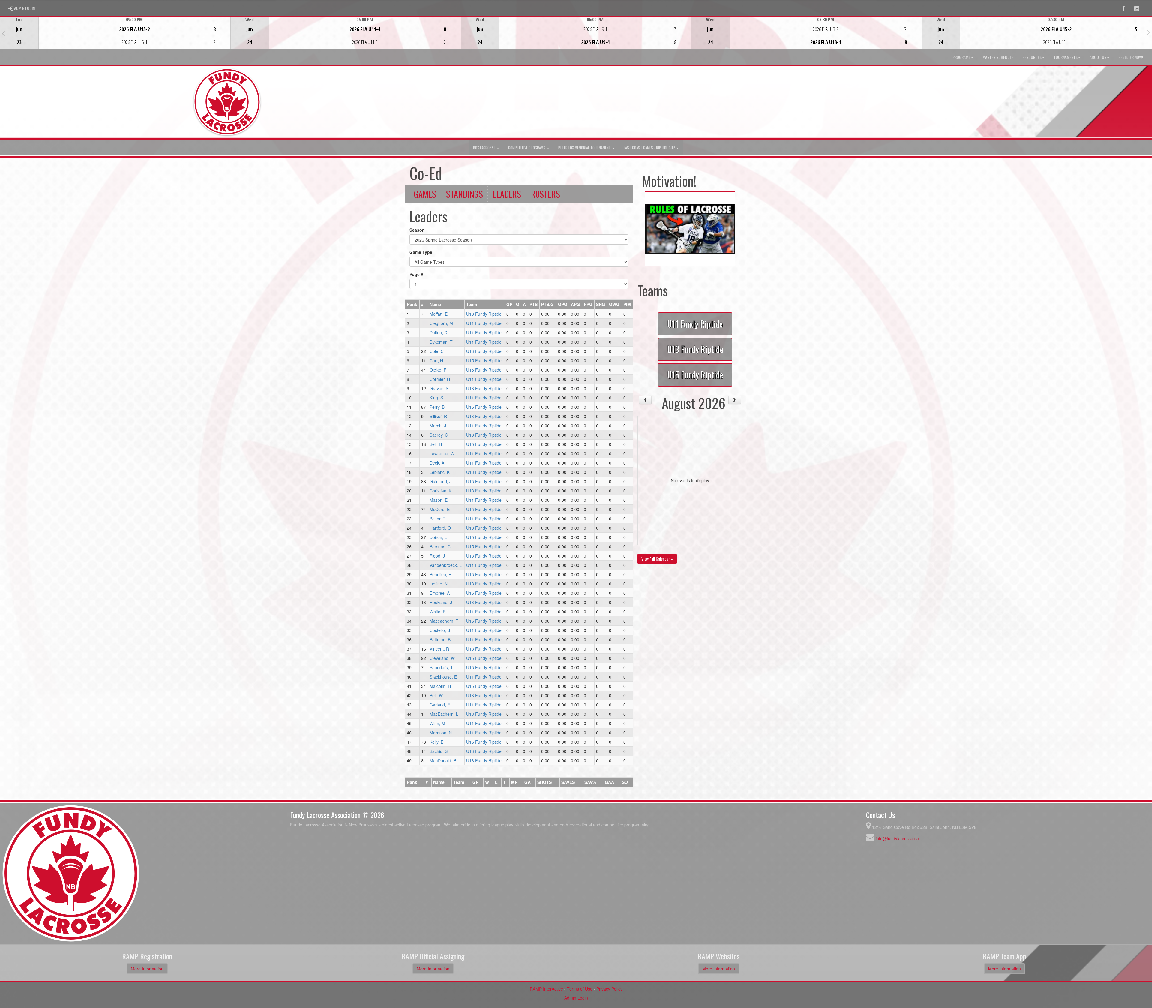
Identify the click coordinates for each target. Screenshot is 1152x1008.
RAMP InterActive (546, 989)
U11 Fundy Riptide (484, 323)
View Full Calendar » (657, 558)
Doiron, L (438, 537)
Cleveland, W (442, 658)
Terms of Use (579, 989)
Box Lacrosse (484, 148)
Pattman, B (440, 639)
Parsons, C (440, 546)
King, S (436, 398)
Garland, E (440, 705)
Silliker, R (438, 416)
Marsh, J (438, 426)
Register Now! (1130, 57)
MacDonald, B (443, 760)
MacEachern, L (444, 714)
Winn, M (437, 723)
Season (417, 230)
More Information (147, 969)
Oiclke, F (438, 370)
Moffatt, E (439, 314)
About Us (1098, 57)
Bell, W (436, 695)
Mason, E (439, 500)
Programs (961, 57)
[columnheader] (412, 304)
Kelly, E (436, 742)
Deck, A (437, 463)
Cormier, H (440, 379)
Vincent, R (439, 649)
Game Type (421, 252)
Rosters (545, 194)
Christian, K (441, 491)
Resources (1032, 57)
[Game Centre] (115, 37)
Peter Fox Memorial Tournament (585, 148)
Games (425, 194)
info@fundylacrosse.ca (897, 838)
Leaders (507, 194)
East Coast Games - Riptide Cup (650, 148)
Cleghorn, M (441, 323)
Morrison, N (441, 733)
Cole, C (437, 351)
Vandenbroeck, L (446, 565)
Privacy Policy (609, 989)
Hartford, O (440, 528)
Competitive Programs (527, 148)
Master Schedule (997, 57)
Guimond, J (441, 481)
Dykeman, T (441, 342)
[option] (115, 33)
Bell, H (436, 444)
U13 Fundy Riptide (484, 314)
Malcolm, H (440, 686)
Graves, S (439, 388)
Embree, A (440, 593)
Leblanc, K (440, 472)
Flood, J (437, 556)
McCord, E (440, 509)
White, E (438, 612)
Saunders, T (441, 667)
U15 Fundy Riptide (484, 360)
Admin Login (576, 998)
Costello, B (440, 630)
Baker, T (438, 519)
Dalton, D (438, 332)
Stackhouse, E (443, 677)
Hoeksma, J (441, 602)
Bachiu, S (439, 751)
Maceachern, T (444, 621)
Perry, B (437, 407)
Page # (416, 274)
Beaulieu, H (441, 574)
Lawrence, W (442, 453)
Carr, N (436, 360)
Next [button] (1148, 32)
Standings (464, 194)
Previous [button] (3, 33)
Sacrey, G (439, 435)
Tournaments (1066, 57)
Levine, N (439, 584)
